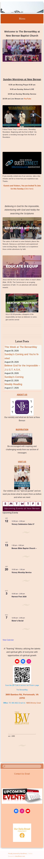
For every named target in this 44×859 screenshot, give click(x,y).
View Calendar (8, 640)
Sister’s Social (17, 620)
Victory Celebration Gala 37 (23, 524)
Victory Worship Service (22, 572)
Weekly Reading (13, 384)
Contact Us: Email (22, 774)
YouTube (27, 99)
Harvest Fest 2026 (19, 596)
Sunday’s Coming (14, 377)
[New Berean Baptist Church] (18, 7)
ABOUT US (22, 395)
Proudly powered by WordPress (17, 853)
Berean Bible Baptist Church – (24, 548)
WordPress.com (20, 856)
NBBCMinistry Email (33, 703)
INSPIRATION (22, 430)
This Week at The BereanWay (21, 347)
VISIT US (22, 462)
